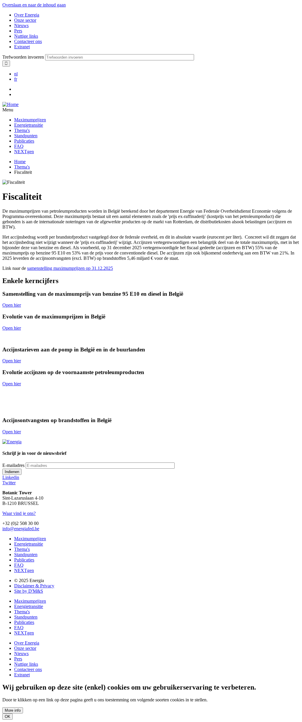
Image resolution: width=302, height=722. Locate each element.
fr (15, 79)
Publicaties (24, 140)
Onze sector (25, 20)
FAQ (19, 146)
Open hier (11, 305)
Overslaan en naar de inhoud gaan (34, 4)
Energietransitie (28, 125)
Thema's (22, 130)
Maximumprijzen (30, 119)
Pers (18, 30)
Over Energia (26, 14)
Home (20, 161)
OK (7, 716)
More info (13, 710)
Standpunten (25, 135)
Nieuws (21, 25)
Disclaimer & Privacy (34, 585)
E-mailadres (13, 465)
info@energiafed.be (20, 528)
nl (16, 73)
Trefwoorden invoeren (23, 57)
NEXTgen (24, 151)
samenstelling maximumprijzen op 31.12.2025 (70, 268)
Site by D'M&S (28, 591)
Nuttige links (26, 36)
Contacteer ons (28, 41)
